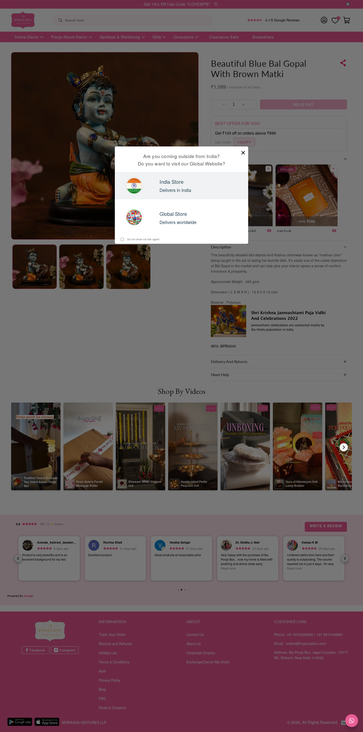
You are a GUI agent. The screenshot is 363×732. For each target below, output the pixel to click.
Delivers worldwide (178, 222)
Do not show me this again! (143, 239)
